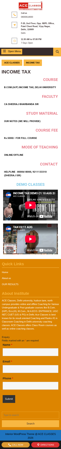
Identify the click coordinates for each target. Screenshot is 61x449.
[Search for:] (30, 415)
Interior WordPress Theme (19, 434)
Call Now (17, 445)
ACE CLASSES (12, 62)
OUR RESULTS (10, 284)
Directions (47, 445)
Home (5, 272)
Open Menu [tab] (14, 51)
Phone (8, 378)
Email (7, 361)
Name (7, 344)
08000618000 (27, 17)
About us (6, 278)
